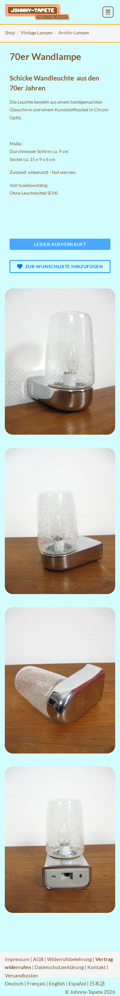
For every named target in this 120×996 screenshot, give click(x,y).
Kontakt (96, 967)
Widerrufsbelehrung (69, 959)
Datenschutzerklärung (59, 967)
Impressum (17, 959)
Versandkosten (21, 975)
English (57, 983)
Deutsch (14, 983)
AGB (38, 959)
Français (36, 983)
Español (77, 983)
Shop (10, 32)
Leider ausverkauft (60, 244)
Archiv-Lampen (74, 32)
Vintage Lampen (37, 32)
